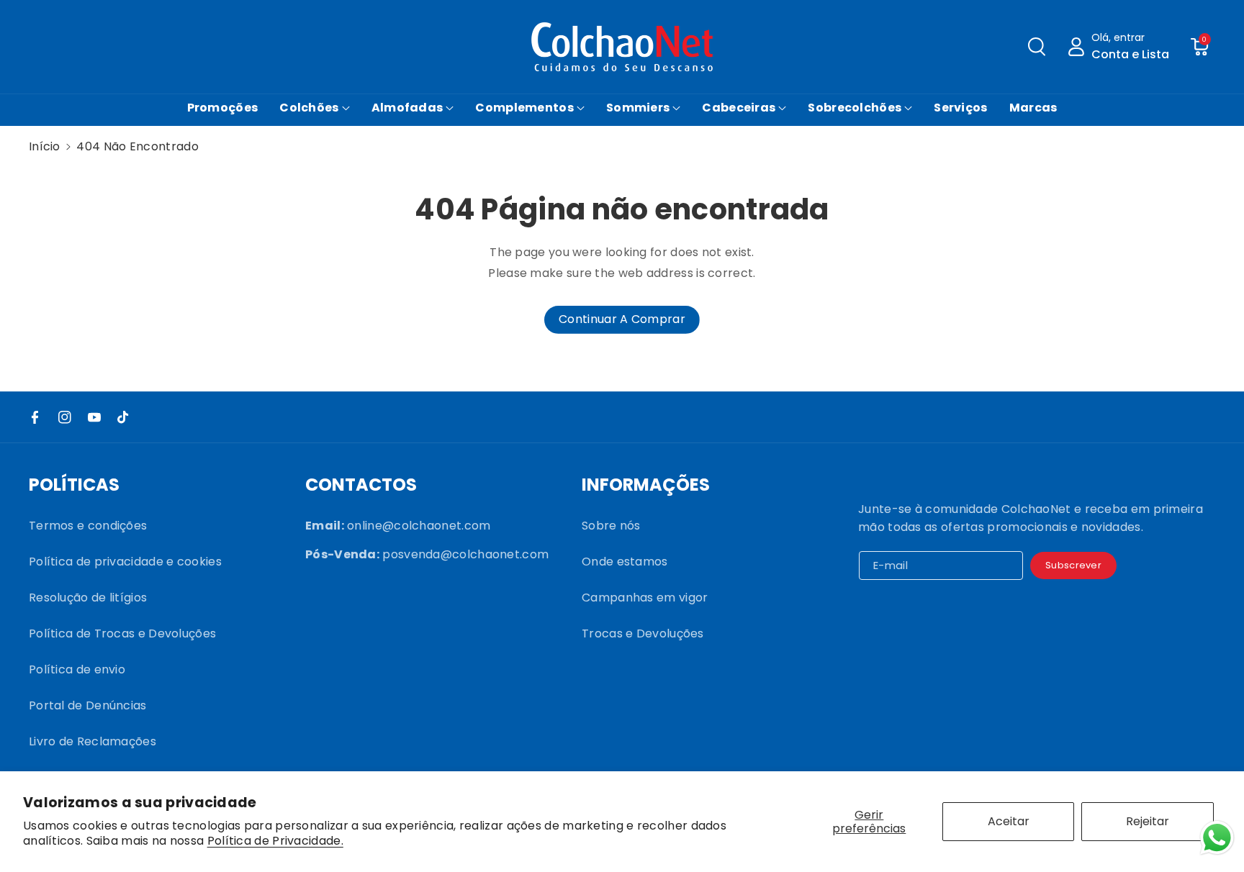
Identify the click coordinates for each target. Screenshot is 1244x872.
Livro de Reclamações (92, 741)
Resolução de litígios (88, 597)
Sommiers (638, 107)
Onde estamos (625, 561)
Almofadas (407, 107)
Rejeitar (1147, 821)
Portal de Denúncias (88, 705)
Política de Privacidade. (275, 841)
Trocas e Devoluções (643, 633)
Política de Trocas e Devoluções (122, 633)
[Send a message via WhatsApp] (1217, 838)
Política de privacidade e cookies (125, 561)
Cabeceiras (738, 107)
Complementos (524, 107)
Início (44, 146)
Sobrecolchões (854, 107)
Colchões (308, 107)
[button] (1037, 47)
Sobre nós (611, 525)
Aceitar (1008, 821)
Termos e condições (88, 525)
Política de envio (77, 669)
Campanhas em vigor (645, 597)
